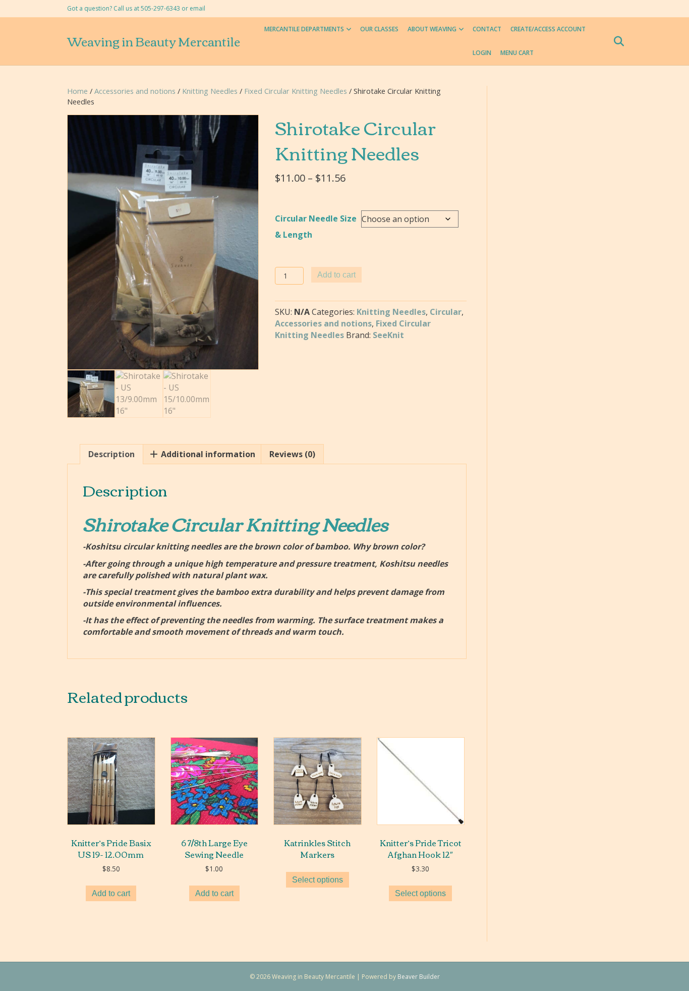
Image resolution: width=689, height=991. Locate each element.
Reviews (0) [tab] (292, 454)
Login (482, 52)
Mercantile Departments (304, 29)
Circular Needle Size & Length (316, 226)
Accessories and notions (135, 91)
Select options (317, 879)
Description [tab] (111, 454)
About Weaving (432, 29)
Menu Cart (517, 52)
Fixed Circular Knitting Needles (295, 91)
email (197, 8)
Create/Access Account (548, 29)
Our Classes (379, 29)
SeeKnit (388, 335)
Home (77, 91)
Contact (487, 29)
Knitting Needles (210, 91)
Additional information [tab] (207, 454)
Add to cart (336, 274)
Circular (446, 311)
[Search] (615, 41)
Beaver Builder (418, 976)
